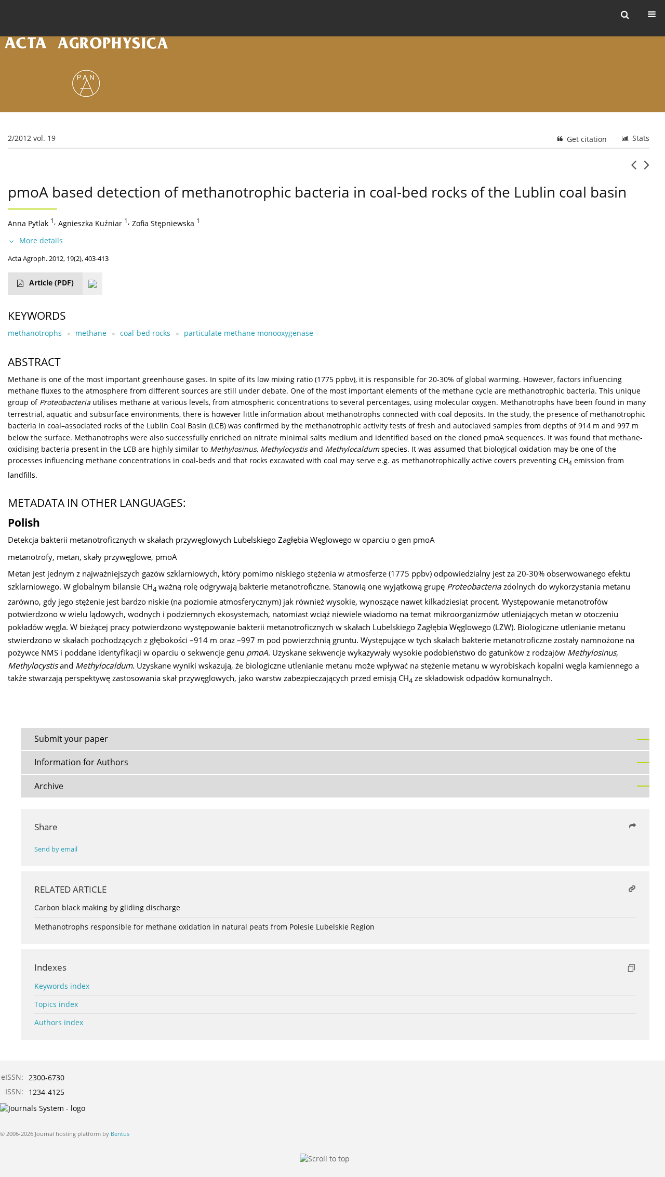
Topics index (56, 1004)
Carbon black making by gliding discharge (107, 907)
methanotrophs (35, 333)
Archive (48, 786)
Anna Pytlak (28, 223)
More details (41, 240)
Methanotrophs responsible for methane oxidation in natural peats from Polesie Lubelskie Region (204, 927)
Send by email (55, 849)
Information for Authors (81, 762)
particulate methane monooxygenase (248, 333)
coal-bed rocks (145, 333)
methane (91, 333)
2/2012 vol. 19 (32, 138)
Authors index (58, 1022)
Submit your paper (71, 738)
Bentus (120, 1133)
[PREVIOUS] (633, 169)
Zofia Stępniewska (163, 223)
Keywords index (61, 986)
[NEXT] (646, 169)
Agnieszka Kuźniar (90, 223)
